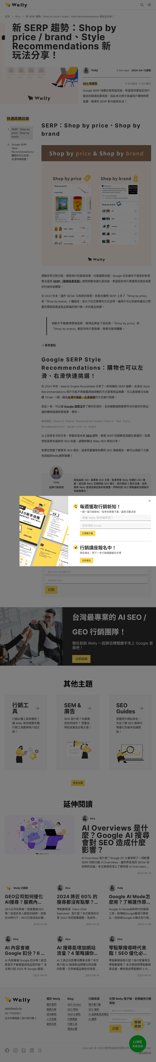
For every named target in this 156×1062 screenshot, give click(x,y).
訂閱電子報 (87, 533)
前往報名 (86, 560)
